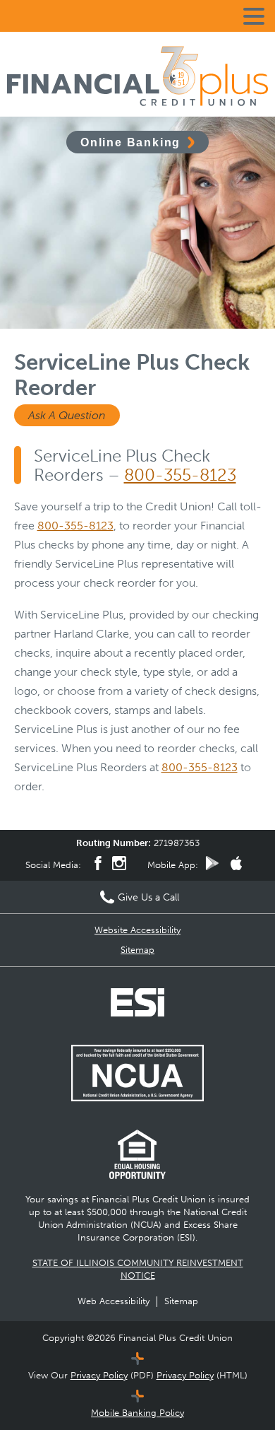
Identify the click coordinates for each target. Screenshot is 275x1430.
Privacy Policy (99, 1375)
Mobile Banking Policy (137, 1412)
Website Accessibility (137, 930)
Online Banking (130, 142)
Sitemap (137, 949)
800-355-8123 (180, 474)
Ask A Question (67, 415)
